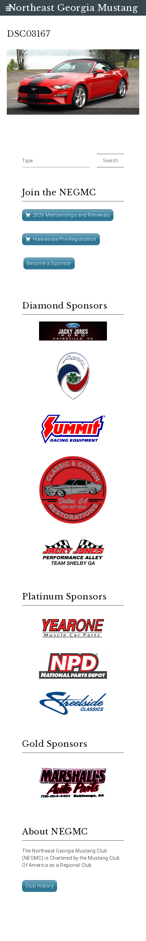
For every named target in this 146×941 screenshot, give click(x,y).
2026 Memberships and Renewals (71, 215)
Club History (39, 886)
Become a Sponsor (49, 263)
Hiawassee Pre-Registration (64, 239)
